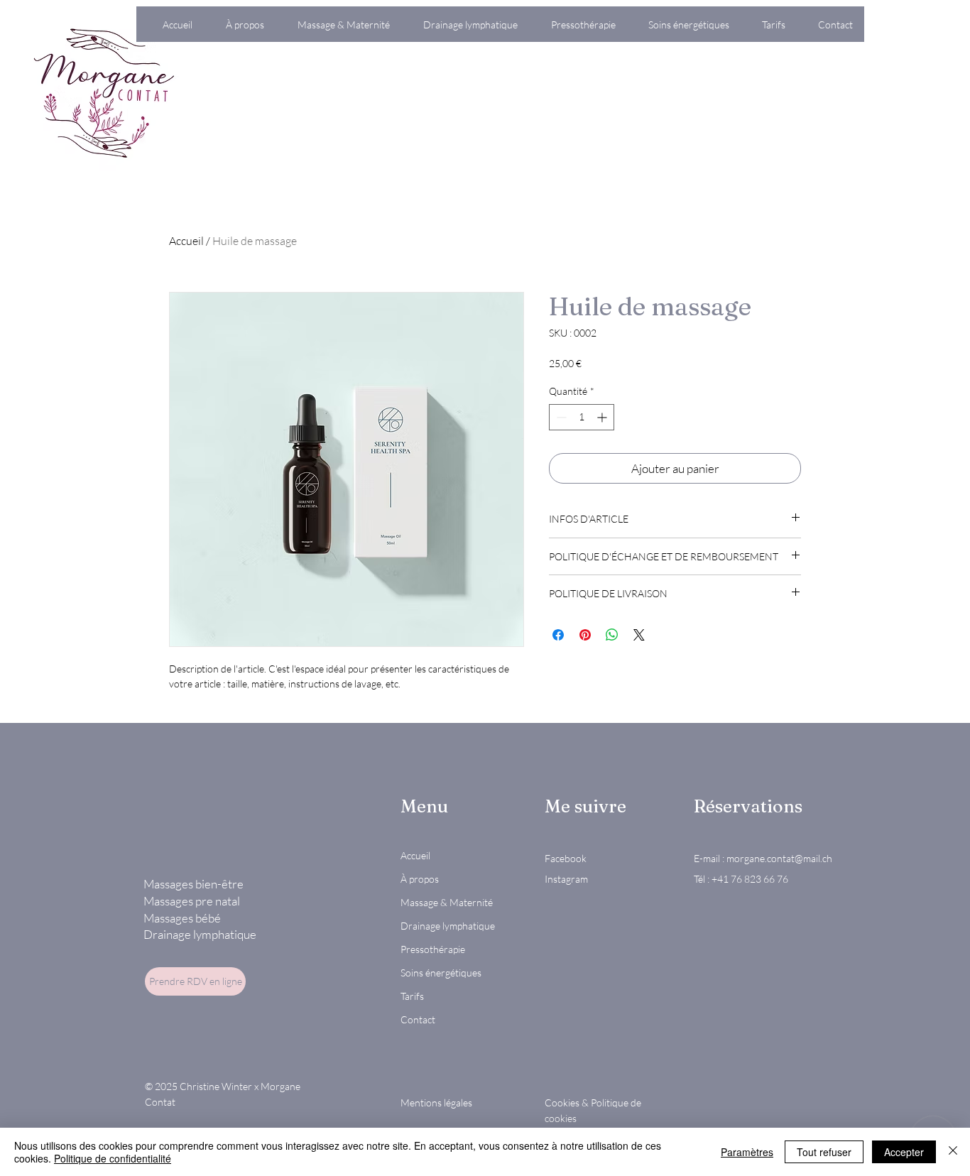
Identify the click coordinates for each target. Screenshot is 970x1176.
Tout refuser (824, 1152)
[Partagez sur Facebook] (558, 634)
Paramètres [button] (747, 1152)
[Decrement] (560, 417)
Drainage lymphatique (199, 934)
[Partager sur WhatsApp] (612, 634)
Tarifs (412, 996)
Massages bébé (182, 917)
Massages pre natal (191, 900)
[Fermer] (952, 1152)
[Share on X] (639, 634)
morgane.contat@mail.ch (779, 858)
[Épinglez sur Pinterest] (585, 634)
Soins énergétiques (440, 973)
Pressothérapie (432, 949)
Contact (417, 1019)
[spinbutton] (581, 417)
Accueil (186, 241)
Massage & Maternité (446, 902)
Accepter (904, 1152)
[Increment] (603, 417)
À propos (419, 879)
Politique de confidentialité (112, 1158)
